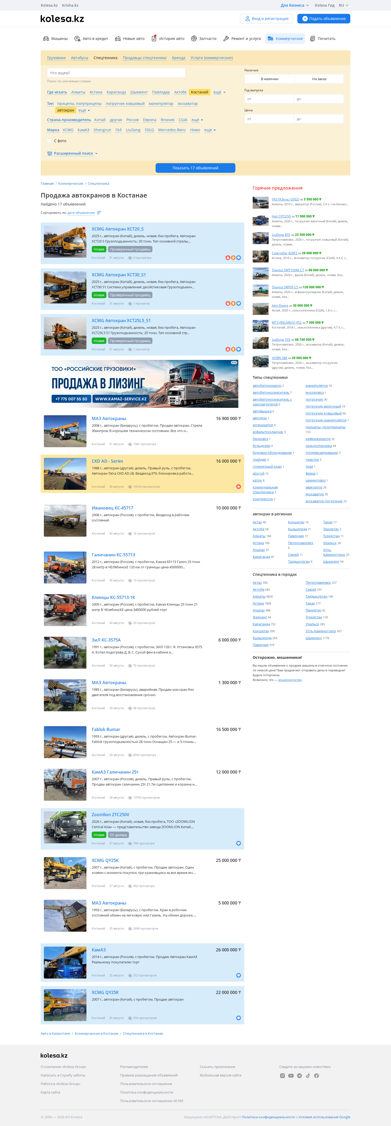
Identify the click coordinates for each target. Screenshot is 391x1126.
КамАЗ (99, 950)
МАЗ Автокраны (109, 418)
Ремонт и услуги (246, 38)
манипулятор (317, 385)
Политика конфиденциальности (146, 1092)
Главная (48, 183)
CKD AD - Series (107, 461)
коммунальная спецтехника (265, 489)
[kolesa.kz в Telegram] (299, 1075)
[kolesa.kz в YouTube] (291, 1075)
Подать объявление (327, 18)
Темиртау (331, 529)
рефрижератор (318, 438)
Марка (53, 129)
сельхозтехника (319, 445)
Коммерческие (71, 183)
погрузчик (314, 399)
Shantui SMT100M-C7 (288, 270)
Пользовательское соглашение (146, 1083)
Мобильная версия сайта (220, 1075)
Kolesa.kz (49, 5)
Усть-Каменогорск (334, 552)
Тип (50, 103)
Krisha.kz (70, 5)
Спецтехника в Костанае (143, 1033)
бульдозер (261, 445)
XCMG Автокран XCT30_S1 (119, 275)
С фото (60, 140)
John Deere (280, 305)
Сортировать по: (53, 212)
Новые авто (133, 38)
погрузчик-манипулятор (326, 420)
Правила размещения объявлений (149, 1075)
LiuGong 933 (281, 339)
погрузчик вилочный (323, 406)
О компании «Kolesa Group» (63, 1066)
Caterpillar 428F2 (284, 253)
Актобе (258, 529)
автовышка (262, 411)
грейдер (259, 459)
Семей (293, 554)
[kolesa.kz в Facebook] (316, 1075)
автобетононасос (267, 385)
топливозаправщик (322, 452)
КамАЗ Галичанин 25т (115, 772)
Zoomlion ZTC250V (110, 814)
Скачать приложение (217, 1066)
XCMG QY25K (105, 860)
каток (257, 480)
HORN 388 (279, 358)
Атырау (259, 549)
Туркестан (331, 535)
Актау (257, 522)
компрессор (263, 498)
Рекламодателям (134, 1066)
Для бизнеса (292, 5)
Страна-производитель (69, 119)
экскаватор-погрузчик (324, 501)
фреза (310, 473)
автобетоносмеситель (271, 392)
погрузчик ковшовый (324, 413)
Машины (59, 38)
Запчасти (208, 38)
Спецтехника (98, 183)
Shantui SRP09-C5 (285, 287)
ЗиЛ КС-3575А (106, 640)
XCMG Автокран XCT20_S (118, 229)
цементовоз (316, 480)
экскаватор (315, 494)
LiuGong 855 (281, 234)
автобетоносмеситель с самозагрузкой (272, 401)
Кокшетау (296, 522)
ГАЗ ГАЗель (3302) (285, 199)
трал (309, 466)
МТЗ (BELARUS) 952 (287, 322)
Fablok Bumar (106, 729)
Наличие (251, 70)
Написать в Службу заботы (63, 1075)
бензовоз (260, 438)
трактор (312, 459)
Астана (258, 542)
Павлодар (296, 535)
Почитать (326, 38)
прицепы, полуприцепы (326, 427)
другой (258, 473)
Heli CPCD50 (281, 216)
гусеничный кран (267, 466)
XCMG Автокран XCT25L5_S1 (121, 320)
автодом (260, 418)
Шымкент (331, 561)
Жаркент (260, 617)
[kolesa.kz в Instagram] (282, 1075)
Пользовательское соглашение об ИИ (151, 1100)
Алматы (259, 535)
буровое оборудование (272, 452)
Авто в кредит (95, 38)
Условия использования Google (324, 1117)
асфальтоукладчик (268, 431)
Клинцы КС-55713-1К (113, 597)
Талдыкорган (299, 561)
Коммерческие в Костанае (97, 1033)
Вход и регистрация (270, 18)
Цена (248, 110)
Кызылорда (297, 529)
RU (341, 5)
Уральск (330, 542)
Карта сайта (50, 1092)
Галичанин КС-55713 (113, 555)
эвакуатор (314, 487)
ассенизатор (263, 424)
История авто (171, 38)
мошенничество (290, 680)
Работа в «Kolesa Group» (60, 1083)
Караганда (261, 556)
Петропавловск (300, 542)
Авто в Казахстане (56, 1033)
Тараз (327, 522)
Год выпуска (253, 90)
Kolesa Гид (325, 5)
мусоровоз (315, 392)
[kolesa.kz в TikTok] (308, 1075)
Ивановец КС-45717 (112, 508)
